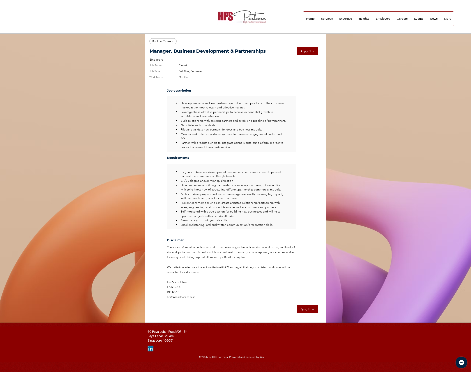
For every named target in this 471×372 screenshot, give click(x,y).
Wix (262, 357)
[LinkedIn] (150, 348)
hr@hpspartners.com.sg (181, 297)
